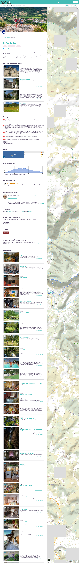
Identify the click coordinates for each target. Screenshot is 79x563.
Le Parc (52, 2)
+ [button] (48, 8)
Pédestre (8, 37)
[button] (48, 10)
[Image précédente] (1, 19)
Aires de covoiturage (21, 211)
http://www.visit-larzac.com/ (12, 198)
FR (70, 2)
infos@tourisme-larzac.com (12, 199)
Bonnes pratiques (58, 2)
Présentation (3, 5)
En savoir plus (65, 2)
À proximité (23, 5)
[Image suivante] (45, 19)
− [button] (48, 9)
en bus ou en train (10, 211)
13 (15, 344)
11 (14, 295)
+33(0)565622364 (10, 200)
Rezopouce (30, 211)
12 (14, 344)
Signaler (40, 242)
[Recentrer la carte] (48, 13)
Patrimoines (8, 5)
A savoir (48, 2)
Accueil (5, 37)
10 (13, 295)
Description (13, 5)
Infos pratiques (18, 5)
